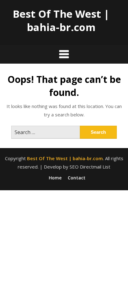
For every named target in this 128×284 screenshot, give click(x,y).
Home (55, 178)
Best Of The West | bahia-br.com (61, 20)
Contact (76, 178)
